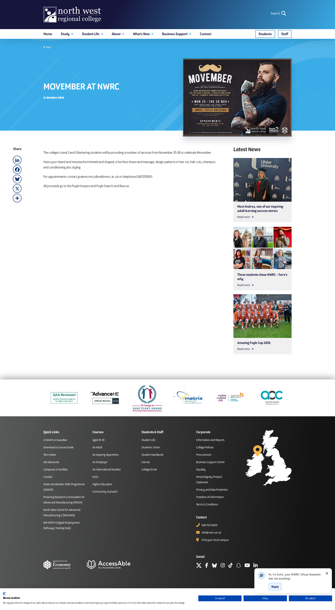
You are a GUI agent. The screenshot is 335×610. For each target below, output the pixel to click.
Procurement (203, 454)
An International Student (106, 469)
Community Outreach (105, 491)
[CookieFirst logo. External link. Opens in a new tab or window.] (4, 593)
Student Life (148, 440)
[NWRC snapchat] (238, 566)
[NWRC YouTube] (247, 566)
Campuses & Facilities (55, 469)
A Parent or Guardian (55, 440)
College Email (149, 469)
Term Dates (49, 454)
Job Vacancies (51, 462)
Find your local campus (215, 540)
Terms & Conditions (207, 504)
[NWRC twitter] (199, 566)
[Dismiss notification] (326, 573)
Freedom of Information (210, 497)
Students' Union (151, 447)
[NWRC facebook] (206, 566)
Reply (275, 586)
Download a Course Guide (58, 447)
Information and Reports (210, 440)
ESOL (95, 477)
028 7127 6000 (210, 525)
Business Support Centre (210, 462)
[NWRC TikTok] (230, 566)
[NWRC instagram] (223, 566)
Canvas (146, 462)
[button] (67, 34)
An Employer (99, 462)
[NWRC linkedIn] (255, 566)
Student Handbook (152, 454)
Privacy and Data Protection (212, 489)
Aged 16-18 (98, 440)
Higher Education (102, 484)
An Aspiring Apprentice (105, 454)
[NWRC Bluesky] (214, 566)
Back (48, 47)
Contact (47, 477)
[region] (295, 576)
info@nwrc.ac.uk (211, 532)
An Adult (97, 447)
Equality (200, 469)
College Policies (205, 447)
